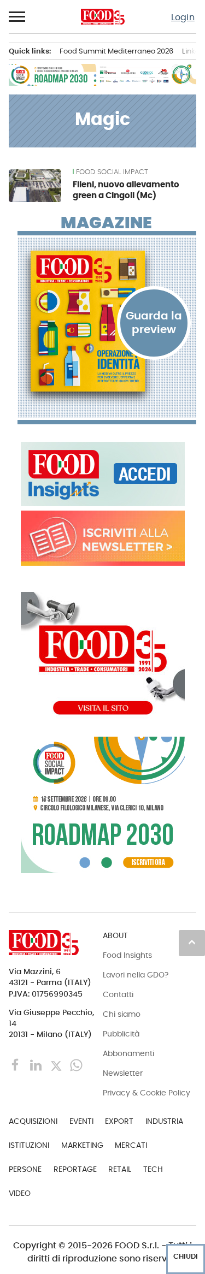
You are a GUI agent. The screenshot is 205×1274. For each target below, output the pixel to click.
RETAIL (119, 1169)
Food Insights (127, 955)
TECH (153, 1169)
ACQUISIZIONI (33, 1121)
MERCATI (131, 1145)
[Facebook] (17, 1064)
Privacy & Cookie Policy (146, 1092)
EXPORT (119, 1121)
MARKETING (82, 1145)
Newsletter (123, 1073)
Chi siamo (121, 1014)
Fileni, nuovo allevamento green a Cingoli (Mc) (126, 190)
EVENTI (81, 1121)
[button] (17, 17)
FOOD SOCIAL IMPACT (112, 172)
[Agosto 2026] (107, 321)
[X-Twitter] (57, 1064)
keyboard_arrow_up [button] (191, 942)
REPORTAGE (75, 1169)
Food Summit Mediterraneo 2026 (116, 51)
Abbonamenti (128, 1053)
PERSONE (25, 1169)
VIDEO (20, 1193)
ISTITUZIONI (29, 1145)
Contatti (118, 994)
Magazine (106, 223)
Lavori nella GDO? (135, 974)
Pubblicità (121, 1033)
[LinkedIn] (37, 1064)
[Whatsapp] (76, 1064)
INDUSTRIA (164, 1121)
